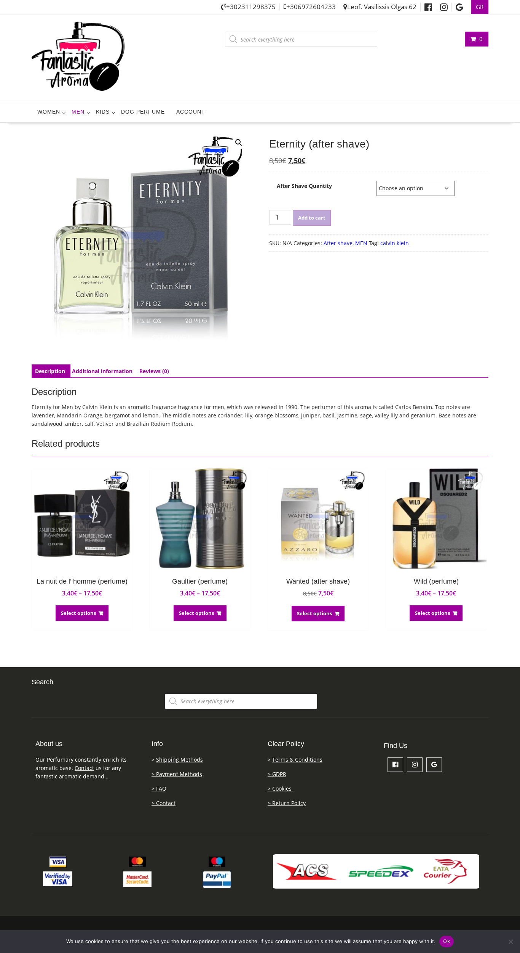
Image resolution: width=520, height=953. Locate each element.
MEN (78, 112)
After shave (338, 243)
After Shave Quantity (304, 185)
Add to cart (311, 217)
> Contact (163, 803)
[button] (239, 142)
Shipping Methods (179, 759)
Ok (446, 941)
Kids (103, 112)
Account (190, 112)
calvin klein (394, 243)
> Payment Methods (177, 774)
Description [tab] (50, 371)
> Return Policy (287, 803)
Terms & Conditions (297, 759)
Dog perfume (143, 112)
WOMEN (48, 112)
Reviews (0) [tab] (154, 371)
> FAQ (159, 788)
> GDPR (277, 774)
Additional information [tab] (102, 371)
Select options (78, 613)
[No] (510, 941)
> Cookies (280, 788)
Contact (84, 768)
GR (479, 7)
